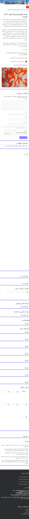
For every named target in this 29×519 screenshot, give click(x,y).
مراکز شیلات (25, 436)
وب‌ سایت (25, 122)
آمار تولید (27, 509)
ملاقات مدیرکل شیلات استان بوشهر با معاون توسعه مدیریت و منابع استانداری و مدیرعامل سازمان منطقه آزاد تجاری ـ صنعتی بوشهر (14, 462)
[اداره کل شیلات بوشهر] (14, 2)
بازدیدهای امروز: (25, 476)
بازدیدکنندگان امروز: (24, 479)
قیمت (27, 511)
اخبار (24, 9)
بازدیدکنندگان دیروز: (24, 484)
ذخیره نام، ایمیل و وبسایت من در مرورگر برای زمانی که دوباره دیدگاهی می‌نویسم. (15, 127)
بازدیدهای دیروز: (25, 481)
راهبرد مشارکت (7, 497)
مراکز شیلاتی (26, 512)
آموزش (27, 510)
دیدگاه (25, 99)
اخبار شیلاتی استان (25, 514)
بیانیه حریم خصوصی (24, 497)
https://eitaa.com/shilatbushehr (20, 65)
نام (26, 112)
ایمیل (25, 117)
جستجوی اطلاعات (22, 143)
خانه (27, 9)
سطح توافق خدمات (15, 497)
